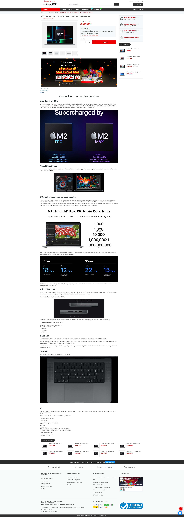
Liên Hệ (43, 488)
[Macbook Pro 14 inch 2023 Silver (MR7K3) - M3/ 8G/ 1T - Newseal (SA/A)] (96, 446)
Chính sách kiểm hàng (98, 495)
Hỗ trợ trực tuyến (110, 462)
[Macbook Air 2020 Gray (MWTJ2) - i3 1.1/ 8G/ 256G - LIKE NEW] (122, 74)
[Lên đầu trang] (181, 504)
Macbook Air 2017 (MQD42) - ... (134, 56)
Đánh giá (42, 92)
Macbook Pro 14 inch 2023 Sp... (82, 443)
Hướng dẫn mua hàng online (73, 479)
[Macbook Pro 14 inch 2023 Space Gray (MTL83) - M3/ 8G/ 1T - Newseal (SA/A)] (70, 446)
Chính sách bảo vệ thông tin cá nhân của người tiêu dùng (104, 478)
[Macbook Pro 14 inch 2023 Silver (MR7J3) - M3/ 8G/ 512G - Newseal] (96, 453)
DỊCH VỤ (64, 9)
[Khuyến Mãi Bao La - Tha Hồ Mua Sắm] (79, 72)
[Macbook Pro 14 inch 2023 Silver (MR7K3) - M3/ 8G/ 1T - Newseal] (70, 453)
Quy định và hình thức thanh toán (100, 482)
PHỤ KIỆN (70, 9)
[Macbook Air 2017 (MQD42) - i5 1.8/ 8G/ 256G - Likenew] (122, 58)
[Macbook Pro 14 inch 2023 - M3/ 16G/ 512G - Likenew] (44, 446)
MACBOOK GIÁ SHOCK (87, 9)
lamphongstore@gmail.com (50, 511)
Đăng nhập (140, 9)
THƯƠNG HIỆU (98, 9)
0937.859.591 (50, 1)
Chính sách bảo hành (97, 492)
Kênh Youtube (44, 481)
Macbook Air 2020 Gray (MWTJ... (134, 72)
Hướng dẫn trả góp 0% (72, 477)
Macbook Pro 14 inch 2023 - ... (55, 443)
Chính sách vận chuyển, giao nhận (100, 490)
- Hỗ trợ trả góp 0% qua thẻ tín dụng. (89, 35)
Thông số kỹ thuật (44, 90)
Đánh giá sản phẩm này (47, 18)
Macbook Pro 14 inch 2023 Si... (107, 443)
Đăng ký (134, 9)
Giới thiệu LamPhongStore (47, 478)
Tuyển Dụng (70, 484)
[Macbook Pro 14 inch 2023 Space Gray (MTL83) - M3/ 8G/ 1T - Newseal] (122, 453)
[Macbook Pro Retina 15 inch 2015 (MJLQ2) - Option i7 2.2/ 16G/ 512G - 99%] (122, 66)
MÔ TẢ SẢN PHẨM (44, 89)
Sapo (106, 515)
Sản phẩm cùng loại (47, 440)
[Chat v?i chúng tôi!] (180, 513)
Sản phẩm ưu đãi (124, 44)
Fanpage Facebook (45, 483)
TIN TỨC (77, 9)
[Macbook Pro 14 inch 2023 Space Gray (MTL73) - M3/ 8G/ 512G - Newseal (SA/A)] (122, 446)
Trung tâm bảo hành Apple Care (74, 482)
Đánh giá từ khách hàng (46, 486)
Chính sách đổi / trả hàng (98, 484)
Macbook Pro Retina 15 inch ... (133, 48)
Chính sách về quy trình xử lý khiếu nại (101, 487)
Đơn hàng (131, 1)
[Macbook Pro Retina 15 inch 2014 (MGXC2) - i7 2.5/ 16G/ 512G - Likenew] (122, 51)
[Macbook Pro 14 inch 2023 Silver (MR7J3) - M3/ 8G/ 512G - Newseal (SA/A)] (44, 453)
